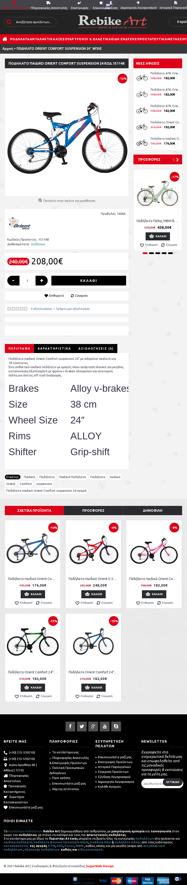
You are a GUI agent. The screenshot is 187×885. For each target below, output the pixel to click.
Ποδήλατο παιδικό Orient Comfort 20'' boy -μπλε (166, 138)
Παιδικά (29, 477)
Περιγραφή (19, 348)
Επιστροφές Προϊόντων (115, 762)
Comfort (26, 483)
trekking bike (100, 842)
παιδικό (115, 477)
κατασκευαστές (16, 845)
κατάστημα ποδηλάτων (25, 831)
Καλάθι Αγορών (109, 786)
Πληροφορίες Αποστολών (16, 778)
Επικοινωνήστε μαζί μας (26, 807)
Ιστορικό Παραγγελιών (114, 766)
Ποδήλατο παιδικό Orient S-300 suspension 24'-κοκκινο (94, 579)
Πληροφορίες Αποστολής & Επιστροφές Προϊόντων (69, 760)
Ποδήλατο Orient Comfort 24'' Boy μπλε (166, 122)
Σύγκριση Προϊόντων (113, 771)
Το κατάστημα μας (65, 752)
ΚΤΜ (51, 845)
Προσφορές (149, 159)
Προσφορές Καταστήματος (15, 788)
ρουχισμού (94, 849)
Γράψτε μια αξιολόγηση (73, 308)
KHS (60, 845)
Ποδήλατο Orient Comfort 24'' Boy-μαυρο (33, 672)
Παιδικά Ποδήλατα (72, 477)
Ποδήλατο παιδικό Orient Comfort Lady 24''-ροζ (154, 579)
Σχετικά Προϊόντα (34, 510)
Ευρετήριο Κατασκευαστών (16, 799)
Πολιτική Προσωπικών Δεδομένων (66, 770)
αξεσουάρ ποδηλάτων (42, 849)
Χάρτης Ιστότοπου (65, 789)
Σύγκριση (81, 295)
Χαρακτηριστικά (54, 348)
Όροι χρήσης (61, 777)
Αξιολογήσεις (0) (96, 348)
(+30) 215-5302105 (22, 752)
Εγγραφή (172, 782)
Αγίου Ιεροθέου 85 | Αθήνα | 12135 (20, 767)
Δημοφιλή (152, 510)
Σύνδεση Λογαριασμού (114, 776)
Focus (69, 845)
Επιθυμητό (56, 295)
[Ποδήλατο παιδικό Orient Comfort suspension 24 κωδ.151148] (67, 134)
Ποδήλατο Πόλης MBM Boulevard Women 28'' (159, 221)
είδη (81, 849)
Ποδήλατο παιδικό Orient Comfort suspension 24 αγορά (46, 490)
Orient (10, 483)
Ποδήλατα (47, 477)
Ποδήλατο (97, 477)
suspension (44, 483)
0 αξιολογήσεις (41, 308)
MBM (79, 845)
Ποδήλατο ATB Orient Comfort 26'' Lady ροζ (166, 73)
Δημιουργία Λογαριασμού (116, 781)
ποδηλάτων (144, 838)
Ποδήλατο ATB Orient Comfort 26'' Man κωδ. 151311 (166, 89)
